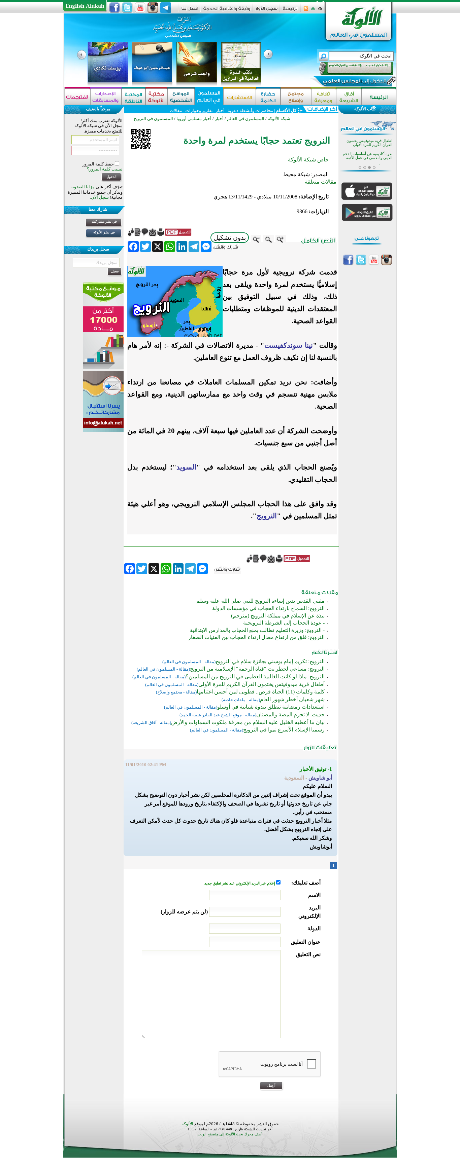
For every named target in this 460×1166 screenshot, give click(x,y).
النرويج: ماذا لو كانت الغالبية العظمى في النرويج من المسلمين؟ (255, 676)
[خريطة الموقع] (313, 10)
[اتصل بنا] (189, 10)
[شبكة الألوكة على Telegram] (165, 7)
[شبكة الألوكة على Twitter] (127, 7)
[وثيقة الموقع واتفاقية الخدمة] (227, 10)
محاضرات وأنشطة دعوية (250, 110)
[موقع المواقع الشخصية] (181, 96)
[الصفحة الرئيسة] (320, 10)
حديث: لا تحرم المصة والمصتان (290, 714)
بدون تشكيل (229, 237)
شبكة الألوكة (279, 118)
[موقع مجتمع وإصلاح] (296, 96)
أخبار (220, 110)
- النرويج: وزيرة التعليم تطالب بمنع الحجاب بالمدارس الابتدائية (257, 630)
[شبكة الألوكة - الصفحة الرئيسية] (291, 10)
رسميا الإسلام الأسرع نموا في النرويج (284, 729)
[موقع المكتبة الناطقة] (133, 96)
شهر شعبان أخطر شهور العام (292, 699)
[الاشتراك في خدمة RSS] (305, 10)
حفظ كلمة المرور (99, 163)
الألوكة (187, 1123)
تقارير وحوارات (199, 110)
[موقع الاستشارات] (239, 96)
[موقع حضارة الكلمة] (268, 96)
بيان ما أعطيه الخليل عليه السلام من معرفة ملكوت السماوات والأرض (248, 722)
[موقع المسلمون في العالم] (209, 96)
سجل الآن (100, 197)
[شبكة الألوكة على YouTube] (140, 7)
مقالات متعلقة (320, 182)
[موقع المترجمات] (77, 96)
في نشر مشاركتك (104, 221)
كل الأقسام (286, 110)
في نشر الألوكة (104, 232)
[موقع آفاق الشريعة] (348, 96)
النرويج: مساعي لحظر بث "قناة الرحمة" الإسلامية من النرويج (257, 669)
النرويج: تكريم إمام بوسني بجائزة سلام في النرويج (270, 661)
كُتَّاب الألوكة (365, 108)
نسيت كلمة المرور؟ (105, 169)
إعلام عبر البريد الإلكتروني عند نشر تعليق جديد (240, 883)
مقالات (176, 110)
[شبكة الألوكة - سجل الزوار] (266, 10)
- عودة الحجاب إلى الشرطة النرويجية (284, 623)
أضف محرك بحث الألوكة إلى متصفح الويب (230, 1134)
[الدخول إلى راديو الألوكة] (350, 68)
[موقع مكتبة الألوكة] (156, 96)
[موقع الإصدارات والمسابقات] (106, 96)
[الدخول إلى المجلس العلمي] (354, 82)
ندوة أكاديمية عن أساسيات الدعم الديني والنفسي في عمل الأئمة (367, 156)
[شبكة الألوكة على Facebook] (114, 7)
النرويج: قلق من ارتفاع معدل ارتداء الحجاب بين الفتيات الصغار (256, 637)
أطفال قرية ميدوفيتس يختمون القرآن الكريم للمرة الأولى (261, 684)
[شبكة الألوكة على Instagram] (152, 7)
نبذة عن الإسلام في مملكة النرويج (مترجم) (278, 615)
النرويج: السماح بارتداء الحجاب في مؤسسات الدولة (268, 608)
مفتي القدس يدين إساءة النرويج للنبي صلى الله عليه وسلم (260, 601)
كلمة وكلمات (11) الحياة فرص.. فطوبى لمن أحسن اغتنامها (261, 691)
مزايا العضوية (82, 186)
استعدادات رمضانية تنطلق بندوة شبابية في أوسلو (271, 707)
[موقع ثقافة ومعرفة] (323, 96)
